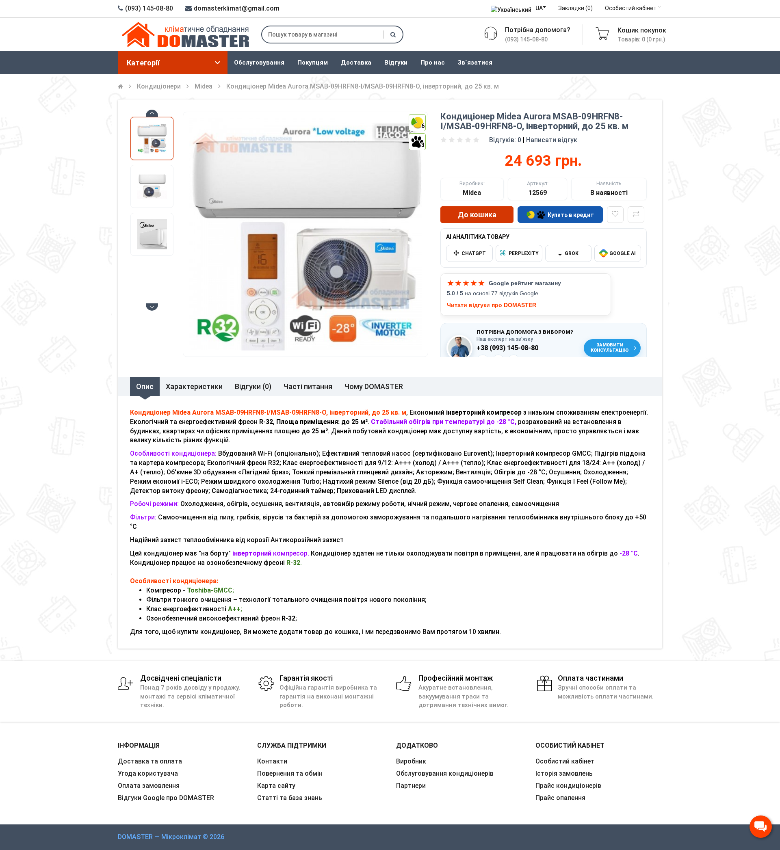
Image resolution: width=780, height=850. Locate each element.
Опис (145, 386)
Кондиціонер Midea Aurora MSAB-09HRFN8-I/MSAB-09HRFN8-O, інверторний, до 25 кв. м (362, 86)
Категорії (143, 62)
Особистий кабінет (630, 8)
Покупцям (312, 62)
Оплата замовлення (149, 785)
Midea (203, 86)
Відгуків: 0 (505, 140)
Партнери (411, 785)
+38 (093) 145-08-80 (507, 348)
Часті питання (308, 386)
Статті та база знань (289, 798)
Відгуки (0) (253, 386)
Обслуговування (259, 62)
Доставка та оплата (150, 761)
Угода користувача (148, 773)
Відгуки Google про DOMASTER (166, 798)
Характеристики (194, 386)
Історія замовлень (564, 773)
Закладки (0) (575, 8)
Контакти (272, 761)
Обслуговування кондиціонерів (445, 773)
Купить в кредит (571, 215)
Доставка (356, 62)
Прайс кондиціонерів (568, 785)
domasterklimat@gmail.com (237, 8)
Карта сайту (276, 785)
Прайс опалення (560, 798)
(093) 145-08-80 (149, 8)
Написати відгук (551, 140)
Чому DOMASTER (373, 386)
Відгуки (395, 62)
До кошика (477, 214)
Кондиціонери (159, 86)
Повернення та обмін (290, 773)
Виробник (411, 761)
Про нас (432, 62)
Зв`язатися (475, 62)
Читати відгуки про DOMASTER (491, 305)
